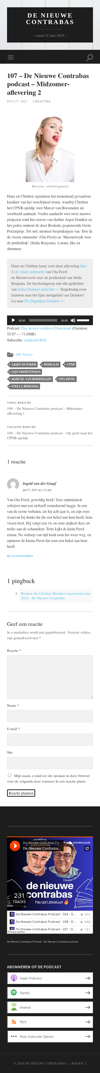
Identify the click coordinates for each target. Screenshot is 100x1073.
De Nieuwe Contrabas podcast (61, 941)
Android (30, 339)
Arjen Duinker (23, 364)
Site (10, 752)
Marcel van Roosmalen (31, 379)
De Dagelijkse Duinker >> (44, 301)
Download (63, 328)
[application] (50, 320)
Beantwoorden (20, 556)
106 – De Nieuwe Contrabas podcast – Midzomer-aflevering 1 (45, 408)
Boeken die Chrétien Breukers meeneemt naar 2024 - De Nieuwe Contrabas (56, 596)
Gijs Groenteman (26, 372)
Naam (13, 705)
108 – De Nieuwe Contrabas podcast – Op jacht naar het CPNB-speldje (49, 432)
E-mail (13, 728)
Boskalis (51, 364)
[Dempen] (73, 320)
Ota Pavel (67, 379)
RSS (43, 339)
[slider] (84, 319)
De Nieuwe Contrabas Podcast (24, 941)
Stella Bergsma (25, 386)
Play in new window (36, 328)
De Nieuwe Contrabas (50, 19)
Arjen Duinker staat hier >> (38, 289)
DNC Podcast (24, 354)
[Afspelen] (13, 320)
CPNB (71, 364)
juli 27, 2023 (17, 101)
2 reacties (42, 101)
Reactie (14, 650)
